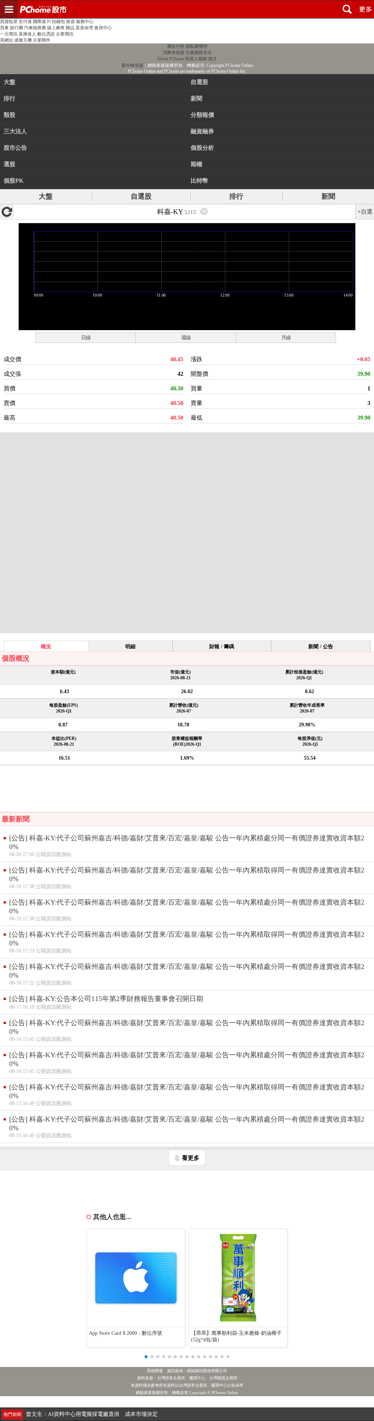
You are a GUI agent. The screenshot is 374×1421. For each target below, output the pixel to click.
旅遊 (70, 21)
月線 (286, 337)
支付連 (25, 21)
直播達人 (27, 34)
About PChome (170, 58)
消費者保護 (173, 52)
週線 (186, 337)
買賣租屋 (9, 21)
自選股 (141, 196)
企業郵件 (41, 40)
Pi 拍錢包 (56, 21)
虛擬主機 (23, 40)
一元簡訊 (9, 34)
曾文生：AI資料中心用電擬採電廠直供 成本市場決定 (92, 1414)
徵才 (212, 58)
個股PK (13, 180)
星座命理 (84, 27)
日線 (86, 337)
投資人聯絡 (196, 58)
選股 (9, 164)
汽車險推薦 (35, 27)
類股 (9, 115)
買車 (4, 27)
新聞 (328, 196)
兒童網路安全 (199, 52)
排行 (9, 98)
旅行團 (16, 27)
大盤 (9, 82)
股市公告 (15, 148)
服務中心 (85, 21)
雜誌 (70, 27)
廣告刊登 (175, 46)
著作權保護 (132, 65)
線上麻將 (56, 27)
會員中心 (103, 27)
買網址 (6, 40)
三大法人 (15, 131)
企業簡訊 (64, 34)
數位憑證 (46, 34)
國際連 (39, 21)
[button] (146, 1356)
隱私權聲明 (196, 46)
